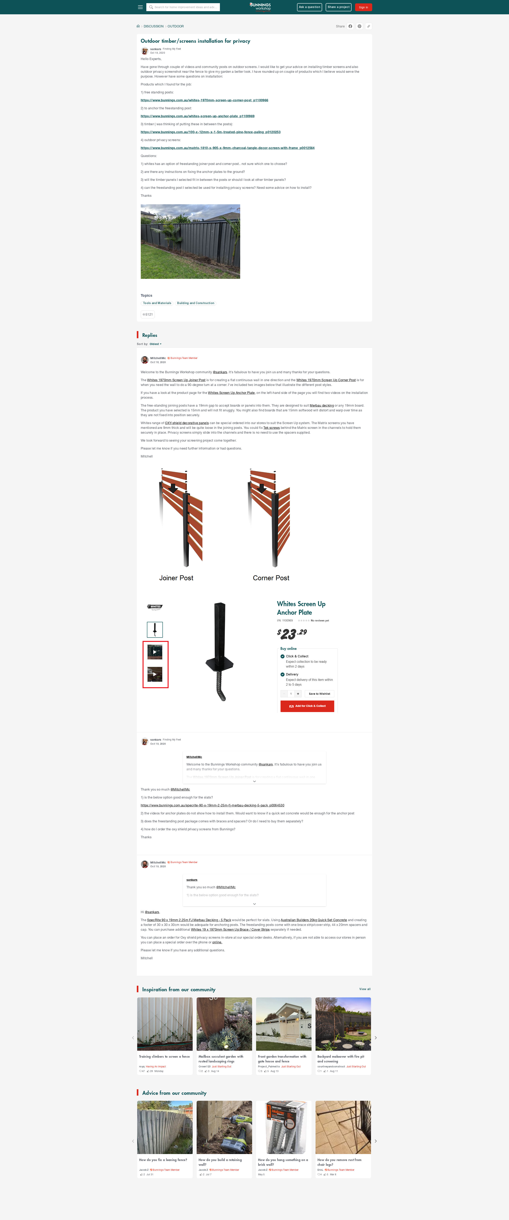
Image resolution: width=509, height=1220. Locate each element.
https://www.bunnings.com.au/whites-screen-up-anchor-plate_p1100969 (197, 116)
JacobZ (144, 1170)
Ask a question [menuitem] (309, 7)
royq (142, 1067)
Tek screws (271, 427)
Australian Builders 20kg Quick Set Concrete (314, 920)
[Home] (138, 26)
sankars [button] (155, 49)
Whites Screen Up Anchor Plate (231, 392)
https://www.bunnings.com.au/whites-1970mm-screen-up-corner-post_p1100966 (204, 100)
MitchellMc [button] (158, 358)
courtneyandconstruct (331, 1067)
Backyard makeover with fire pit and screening (341, 1058)
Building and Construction (195, 303)
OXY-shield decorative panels (187, 423)
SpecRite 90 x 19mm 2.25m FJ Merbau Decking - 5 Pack (189, 920)
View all (365, 989)
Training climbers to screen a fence (164, 1056)
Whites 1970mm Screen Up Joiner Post (176, 380)
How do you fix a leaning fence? (163, 1159)
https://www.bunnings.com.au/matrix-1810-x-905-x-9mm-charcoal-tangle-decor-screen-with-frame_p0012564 (228, 148)
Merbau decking (322, 405)
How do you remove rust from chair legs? (340, 1162)
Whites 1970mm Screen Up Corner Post (326, 380)
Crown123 (205, 1067)
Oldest (154, 344)
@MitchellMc (180, 789)
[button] (145, 51)
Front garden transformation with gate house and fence (282, 1058)
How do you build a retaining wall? (220, 1162)
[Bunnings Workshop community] (260, 7)
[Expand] (254, 781)
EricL (320, 1170)
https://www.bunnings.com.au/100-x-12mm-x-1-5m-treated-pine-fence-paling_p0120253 (211, 132)
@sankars (220, 372)
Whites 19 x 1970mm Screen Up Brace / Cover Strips (230, 929)
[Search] (151, 7)
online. (217, 942)
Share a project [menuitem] (339, 7)
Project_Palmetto (269, 1067)
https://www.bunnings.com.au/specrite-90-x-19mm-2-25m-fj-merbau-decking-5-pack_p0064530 (212, 805)
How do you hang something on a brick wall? (283, 1162)
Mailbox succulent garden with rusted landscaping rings (221, 1058)
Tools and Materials (157, 303)
